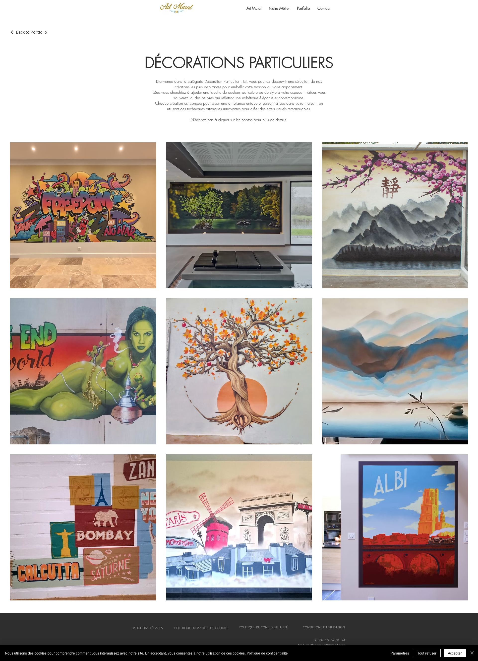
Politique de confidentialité (267, 653)
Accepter (455, 653)
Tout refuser (426, 653)
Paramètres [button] (400, 653)
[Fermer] (472, 653)
